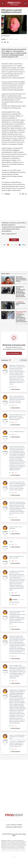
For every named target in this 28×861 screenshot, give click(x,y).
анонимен (5, 370)
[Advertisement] (14, 783)
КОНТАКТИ (13, 825)
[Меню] (25, 3)
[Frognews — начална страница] (14, 815)
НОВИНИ (3, 39)
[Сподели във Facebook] (5, 42)
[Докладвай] (16, 387)
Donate (14, 240)
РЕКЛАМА (19, 825)
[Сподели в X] (8, 42)
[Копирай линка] (2, 42)
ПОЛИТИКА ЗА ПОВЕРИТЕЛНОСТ (14, 827)
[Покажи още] (14, 857)
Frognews (7, 194)
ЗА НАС (8, 825)
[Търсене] (2, 3)
